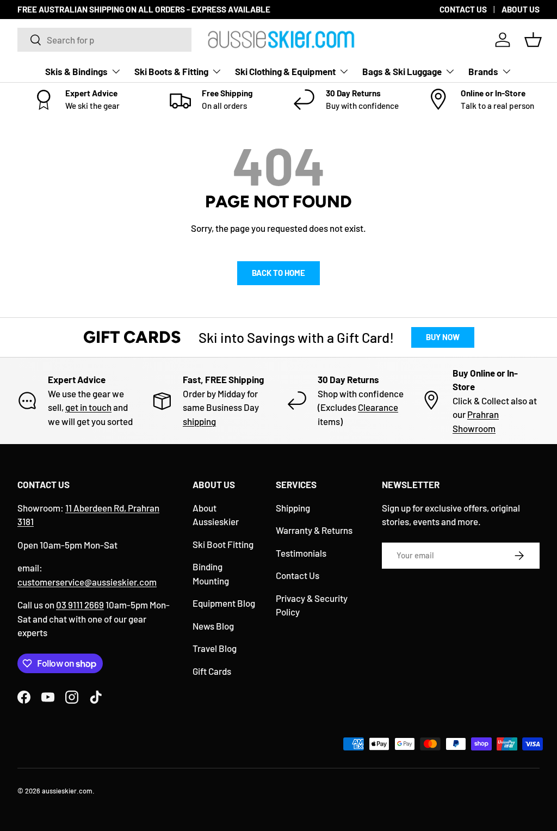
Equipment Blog (224, 603)
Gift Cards (212, 671)
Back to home (278, 273)
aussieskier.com (67, 790)
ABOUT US (521, 9)
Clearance (378, 407)
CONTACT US (463, 9)
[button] (533, 40)
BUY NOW (443, 337)
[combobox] (104, 40)
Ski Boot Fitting (223, 544)
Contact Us (297, 575)
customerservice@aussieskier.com (87, 581)
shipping (199, 421)
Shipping (293, 507)
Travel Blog (215, 648)
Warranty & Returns (314, 530)
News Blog (213, 625)
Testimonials (301, 552)
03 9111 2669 (80, 604)
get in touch (88, 407)
